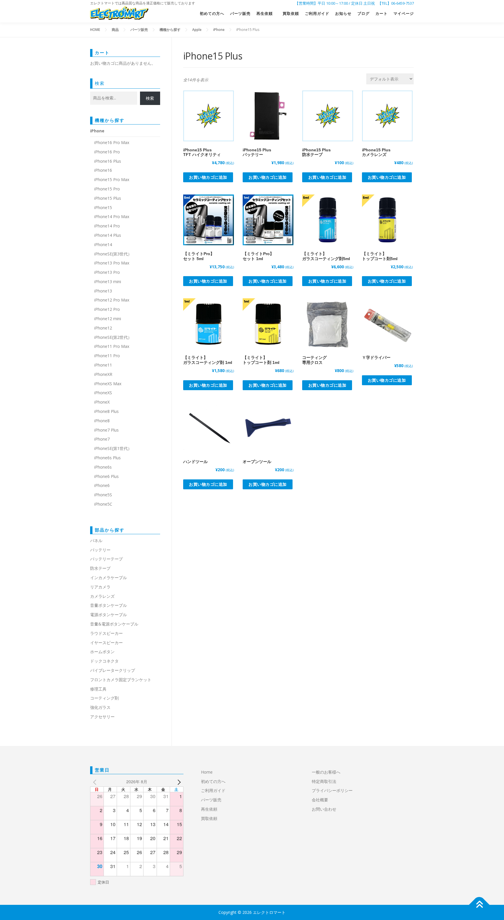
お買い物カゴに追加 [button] (208, 177)
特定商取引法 (324, 781)
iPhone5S (103, 494)
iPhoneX (102, 402)
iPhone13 (103, 291)
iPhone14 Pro (107, 226)
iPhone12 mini (107, 318)
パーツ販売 (240, 13)
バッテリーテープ (106, 559)
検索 (100, 83)
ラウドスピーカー (106, 633)
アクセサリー (102, 716)
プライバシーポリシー (332, 790)
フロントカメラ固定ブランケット (120, 679)
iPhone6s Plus (107, 457)
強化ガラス (100, 707)
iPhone (97, 131)
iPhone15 (103, 207)
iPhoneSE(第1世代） (113, 448)
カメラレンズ (102, 596)
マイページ (403, 13)
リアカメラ (100, 587)
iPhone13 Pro (107, 272)
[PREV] (95, 781)
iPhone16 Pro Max (111, 142)
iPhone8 (102, 420)
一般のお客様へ (326, 772)
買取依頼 (291, 13)
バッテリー (100, 550)
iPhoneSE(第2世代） (113, 337)
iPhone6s (103, 467)
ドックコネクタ (104, 661)
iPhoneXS (103, 392)
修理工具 (98, 689)
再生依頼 (266, 13)
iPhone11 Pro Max (111, 346)
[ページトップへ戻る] (479, 905)
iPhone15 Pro (107, 189)
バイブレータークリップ (112, 670)
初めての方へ (212, 13)
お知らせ (343, 13)
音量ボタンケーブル (108, 605)
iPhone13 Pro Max (111, 263)
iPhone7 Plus (106, 430)
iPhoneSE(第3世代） (113, 254)
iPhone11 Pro (107, 355)
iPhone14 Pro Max (111, 216)
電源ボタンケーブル (108, 614)
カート (381, 13)
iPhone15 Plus (107, 198)
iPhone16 (103, 170)
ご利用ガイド (317, 13)
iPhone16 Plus (107, 161)
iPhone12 (103, 328)
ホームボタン (102, 651)
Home (207, 772)
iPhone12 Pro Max (111, 300)
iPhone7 (102, 439)
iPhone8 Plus (106, 411)
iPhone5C (103, 504)
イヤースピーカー (106, 642)
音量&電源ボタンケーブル (114, 624)
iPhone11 (103, 365)
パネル (96, 540)
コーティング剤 (104, 698)
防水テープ (100, 568)
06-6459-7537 (402, 3)
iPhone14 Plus (107, 235)
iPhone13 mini (107, 281)
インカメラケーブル (108, 577)
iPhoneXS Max (107, 383)
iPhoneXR (103, 374)
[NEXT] (177, 781)
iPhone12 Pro (107, 309)
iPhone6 (102, 485)
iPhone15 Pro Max (111, 179)
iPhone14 (103, 244)
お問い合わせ (324, 809)
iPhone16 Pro (107, 152)
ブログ (363, 13)
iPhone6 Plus (106, 476)
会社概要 (320, 799)
